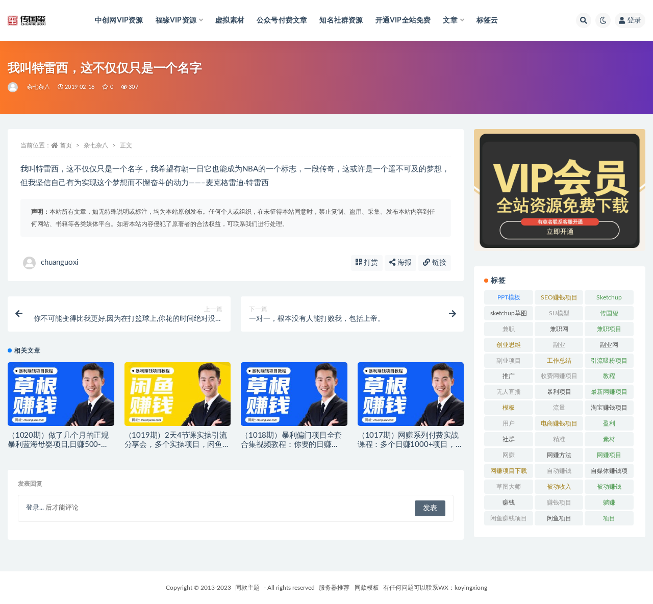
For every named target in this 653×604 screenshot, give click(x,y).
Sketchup (609, 297)
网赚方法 (559, 455)
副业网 (609, 345)
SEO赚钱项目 (559, 297)
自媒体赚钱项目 (609, 473)
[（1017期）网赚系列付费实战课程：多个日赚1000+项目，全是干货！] (411, 397)
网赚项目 (609, 455)
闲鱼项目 (559, 518)
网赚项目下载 (508, 471)
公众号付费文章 (282, 20)
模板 (509, 408)
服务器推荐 (333, 588)
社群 (509, 439)
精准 (559, 439)
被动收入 (559, 487)
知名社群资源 (341, 20)
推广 (509, 376)
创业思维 (508, 345)
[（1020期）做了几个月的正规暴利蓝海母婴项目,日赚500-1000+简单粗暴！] (61, 397)
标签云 (487, 20)
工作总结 (559, 361)
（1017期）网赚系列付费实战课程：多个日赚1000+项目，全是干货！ (410, 445)
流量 (559, 408)
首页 (66, 145)
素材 (609, 439)
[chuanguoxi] (13, 87)
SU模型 (559, 313)
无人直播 (508, 392)
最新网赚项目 (609, 392)
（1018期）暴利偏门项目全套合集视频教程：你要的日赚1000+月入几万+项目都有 (291, 445)
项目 (609, 518)
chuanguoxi (60, 262)
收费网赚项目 (559, 376)
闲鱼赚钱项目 (508, 518)
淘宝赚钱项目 (609, 408)
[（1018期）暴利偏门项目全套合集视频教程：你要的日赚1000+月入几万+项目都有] (294, 397)
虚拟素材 (229, 20)
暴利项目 (559, 392)
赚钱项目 (559, 502)
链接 (438, 262)
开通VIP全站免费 (403, 20)
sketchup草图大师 (508, 315)
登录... (35, 508)
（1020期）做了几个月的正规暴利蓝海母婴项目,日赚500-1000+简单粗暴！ (58, 445)
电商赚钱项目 (559, 423)
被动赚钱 (609, 487)
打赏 (370, 262)
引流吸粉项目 (609, 361)
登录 (634, 20)
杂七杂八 (38, 87)
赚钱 (509, 502)
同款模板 (367, 588)
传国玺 (609, 313)
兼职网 (559, 329)
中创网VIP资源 (119, 20)
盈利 (609, 423)
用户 (509, 423)
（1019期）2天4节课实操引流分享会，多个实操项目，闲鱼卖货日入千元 (177, 445)
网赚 (509, 455)
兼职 (509, 329)
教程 (609, 376)
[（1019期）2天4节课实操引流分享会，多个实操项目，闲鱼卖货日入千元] (177, 397)
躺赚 (609, 502)
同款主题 (247, 588)
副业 (559, 345)
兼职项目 (609, 329)
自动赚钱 (559, 471)
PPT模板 (508, 297)
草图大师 (508, 487)
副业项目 (508, 361)
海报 (403, 262)
